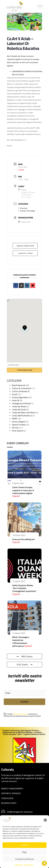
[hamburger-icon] (40, 6)
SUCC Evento (22, 664)
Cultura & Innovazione (21, 388)
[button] (45, 820)
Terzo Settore (17, 430)
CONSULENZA (7, 798)
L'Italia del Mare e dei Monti (23, 412)
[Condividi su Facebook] (15, 285)
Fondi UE (15, 400)
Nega (24, 852)
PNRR (14, 418)
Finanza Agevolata (20, 397)
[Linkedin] (27, 285)
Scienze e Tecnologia (27, 210)
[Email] (32, 285)
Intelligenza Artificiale (21, 403)
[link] (14, 6)
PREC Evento (26, 656)
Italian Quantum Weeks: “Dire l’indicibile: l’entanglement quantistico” (24, 588)
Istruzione (23, 208)
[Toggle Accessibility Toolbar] (44, 863)
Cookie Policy (19, 865)
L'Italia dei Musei (19, 406)
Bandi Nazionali (18, 385)
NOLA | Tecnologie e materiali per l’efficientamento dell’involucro (20, 641)
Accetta (24, 845)
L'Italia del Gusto (19, 409)
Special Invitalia (18, 424)
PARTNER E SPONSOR (11, 793)
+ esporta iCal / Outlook (25, 253)
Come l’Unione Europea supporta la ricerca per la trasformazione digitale (23, 490)
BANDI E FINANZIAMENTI (12, 788)
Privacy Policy (28, 865)
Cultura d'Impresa (19, 391)
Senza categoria (19, 421)
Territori (15, 427)
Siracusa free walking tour (23, 539)
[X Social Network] (21, 285)
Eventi (14, 394)
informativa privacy (20, 714)
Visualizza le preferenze (24, 859)
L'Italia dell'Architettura (22, 415)
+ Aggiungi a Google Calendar (25, 245)
